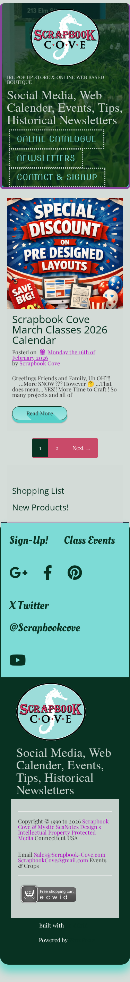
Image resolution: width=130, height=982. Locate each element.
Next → (81, 447)
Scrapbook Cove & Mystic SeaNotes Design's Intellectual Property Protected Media (63, 829)
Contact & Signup (57, 177)
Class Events (89, 540)
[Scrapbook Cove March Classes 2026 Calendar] (65, 253)
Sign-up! (29, 540)
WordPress (82, 939)
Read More (39, 413)
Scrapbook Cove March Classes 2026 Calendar (59, 329)
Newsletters (46, 158)
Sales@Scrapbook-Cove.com (69, 854)
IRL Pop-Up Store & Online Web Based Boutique (55, 80)
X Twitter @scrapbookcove (44, 616)
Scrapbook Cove (39, 363)
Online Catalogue (56, 139)
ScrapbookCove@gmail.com (53, 860)
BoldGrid (76, 925)
